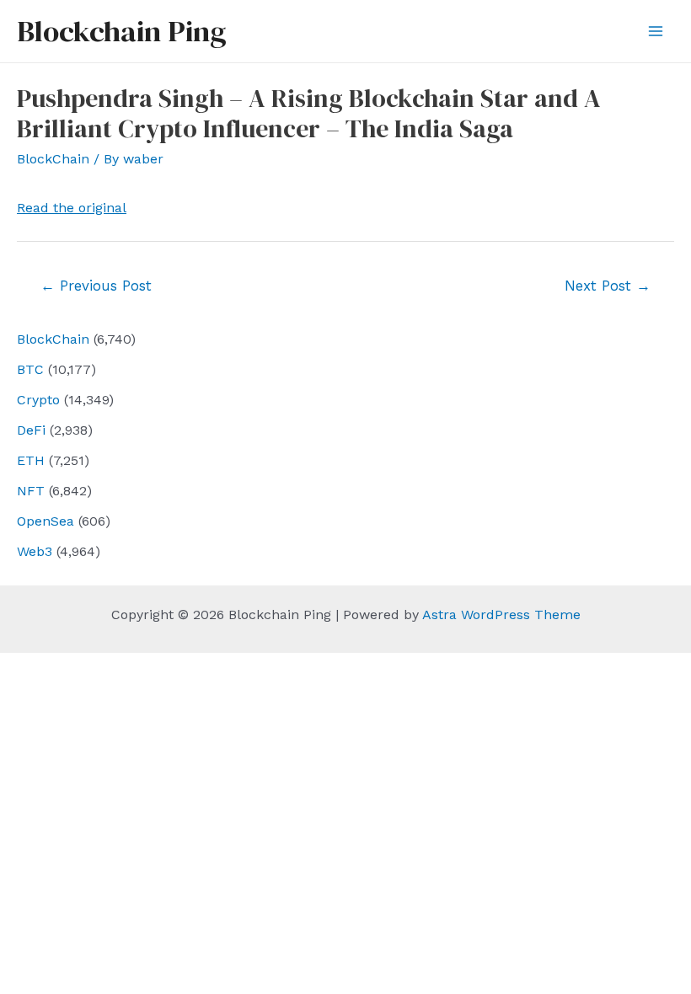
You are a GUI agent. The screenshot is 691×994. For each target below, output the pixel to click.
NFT (31, 491)
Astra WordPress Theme (501, 615)
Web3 (34, 551)
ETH (31, 460)
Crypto (38, 400)
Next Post (608, 285)
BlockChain (53, 339)
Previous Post (96, 285)
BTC (30, 369)
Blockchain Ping (121, 31)
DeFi (31, 430)
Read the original (71, 208)
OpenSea (45, 521)
